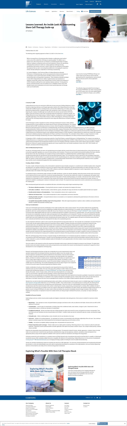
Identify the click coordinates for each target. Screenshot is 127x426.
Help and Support (88, 4)
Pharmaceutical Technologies (32, 413)
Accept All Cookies (102, 423)
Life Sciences (31, 11)
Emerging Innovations (30, 415)
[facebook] (92, 398)
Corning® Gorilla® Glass (31, 406)
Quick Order (85, 11)
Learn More (78, 82)
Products (38, 4)
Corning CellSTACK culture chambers (87, 210)
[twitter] (95, 398)
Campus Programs (68, 409)
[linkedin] (100, 398)
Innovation (54, 4)
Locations (66, 410)
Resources (42, 47)
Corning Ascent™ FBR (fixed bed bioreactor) (36, 339)
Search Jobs (67, 413)
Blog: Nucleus (48, 47)
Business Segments (50, 405)
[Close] (124, 423)
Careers (86, 1)
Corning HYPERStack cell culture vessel (55, 270)
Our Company (30, 403)
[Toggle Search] (100, 4)
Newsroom (48, 409)
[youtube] (97, 398)
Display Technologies (30, 408)
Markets (46, 4)
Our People (66, 406)
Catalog (78, 11)
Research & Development (31, 414)
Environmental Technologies (32, 409)
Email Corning (86, 405)
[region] (63, 423)
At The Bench (54, 47)
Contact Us (92, 1)
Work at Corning (67, 412)
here (62, 53)
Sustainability (48, 406)
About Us (62, 4)
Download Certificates (95, 11)
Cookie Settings (92, 423)
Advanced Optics (29, 405)
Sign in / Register (79, 4)
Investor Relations (49, 408)
